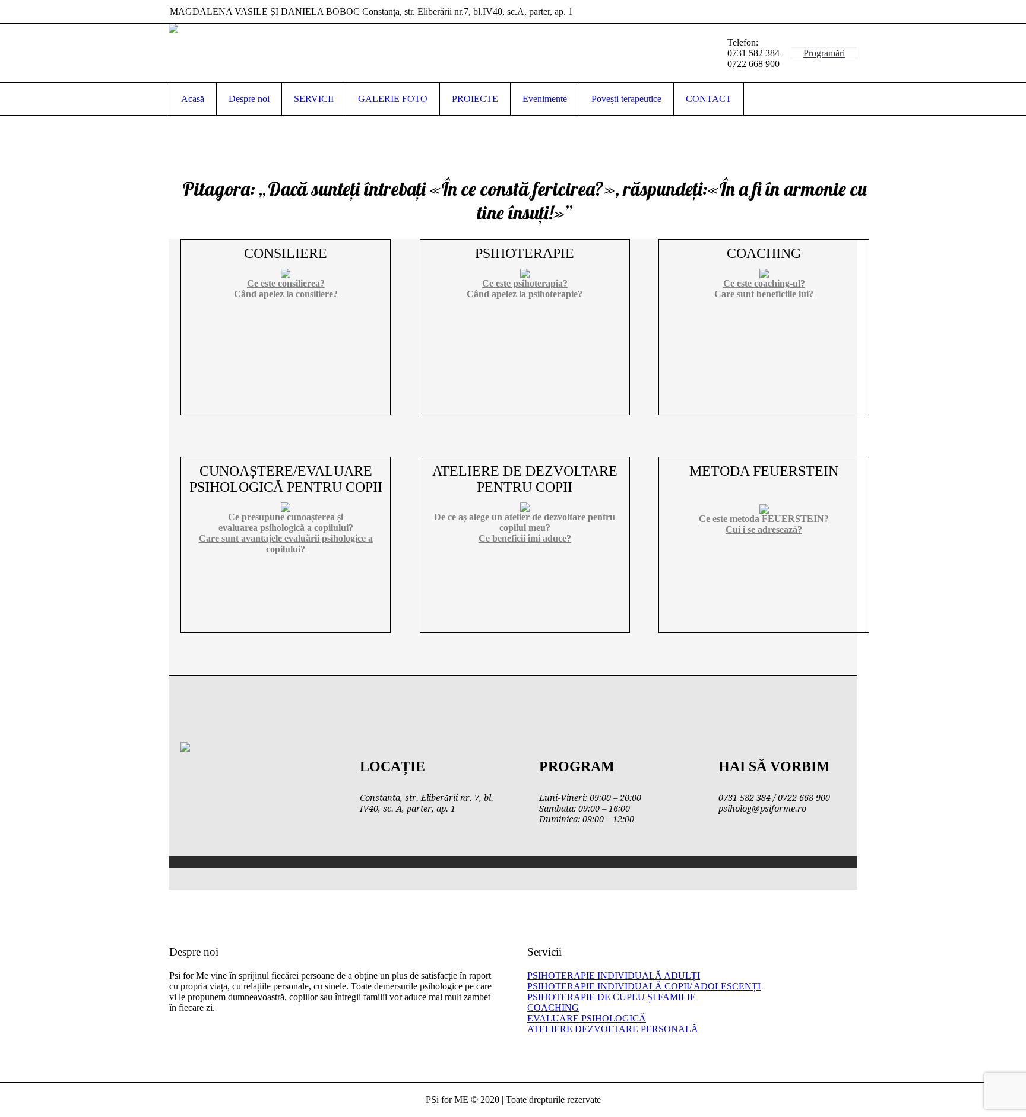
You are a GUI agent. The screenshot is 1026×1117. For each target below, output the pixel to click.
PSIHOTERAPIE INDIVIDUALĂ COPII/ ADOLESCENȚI (644, 986)
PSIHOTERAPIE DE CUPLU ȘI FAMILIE (611, 997)
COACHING (553, 1008)
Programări (824, 53)
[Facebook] (848, 12)
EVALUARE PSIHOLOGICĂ (586, 1018)
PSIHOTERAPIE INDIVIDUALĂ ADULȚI (613, 975)
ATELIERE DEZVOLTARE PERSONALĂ (612, 1029)
